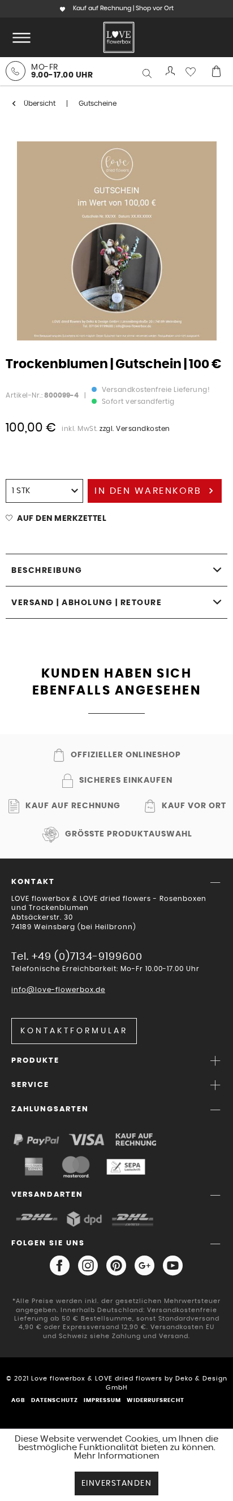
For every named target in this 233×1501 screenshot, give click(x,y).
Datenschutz (54, 1400)
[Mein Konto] (170, 71)
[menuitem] (19, 37)
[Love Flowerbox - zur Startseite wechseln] (119, 37)
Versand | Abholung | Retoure (86, 603)
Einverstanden (116, 1483)
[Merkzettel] (193, 71)
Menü (19, 37)
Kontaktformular (74, 1031)
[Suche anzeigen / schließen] (148, 73)
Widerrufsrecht (155, 1400)
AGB (18, 1400)
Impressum (102, 1400)
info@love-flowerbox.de (58, 989)
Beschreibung (46, 571)
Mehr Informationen (116, 1456)
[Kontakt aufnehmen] (15, 71)
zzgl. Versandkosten (135, 428)
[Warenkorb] (216, 71)
